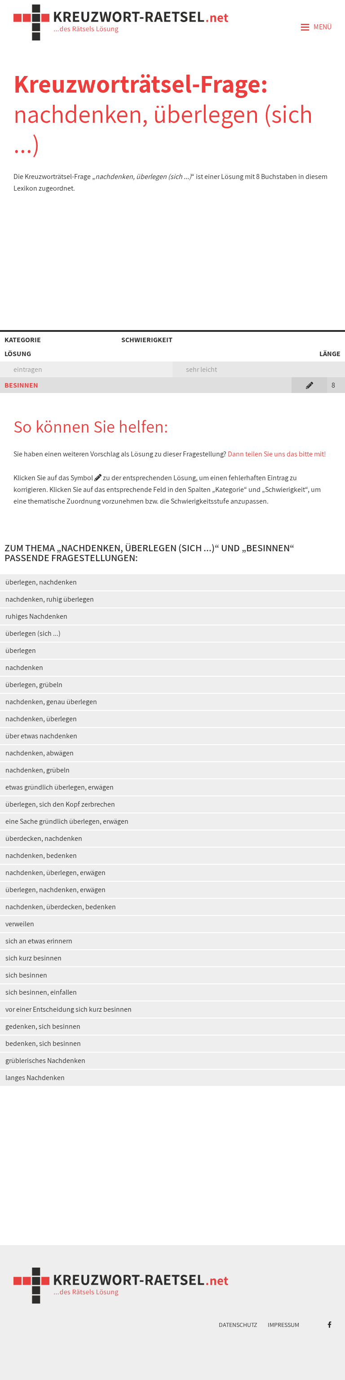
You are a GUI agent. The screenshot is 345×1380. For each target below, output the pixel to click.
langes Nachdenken (35, 1077)
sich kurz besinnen (33, 958)
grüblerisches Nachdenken (45, 1060)
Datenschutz (238, 1325)
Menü (316, 27)
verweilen (19, 924)
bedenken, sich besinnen (43, 1043)
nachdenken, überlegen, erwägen (55, 872)
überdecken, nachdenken (43, 838)
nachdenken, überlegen (41, 718)
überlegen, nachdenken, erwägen (55, 889)
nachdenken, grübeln (37, 770)
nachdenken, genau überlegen (51, 701)
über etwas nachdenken (41, 736)
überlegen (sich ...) (33, 633)
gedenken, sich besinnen (42, 1026)
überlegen (20, 650)
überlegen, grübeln (33, 684)
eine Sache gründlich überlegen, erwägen (66, 821)
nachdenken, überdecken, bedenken (60, 906)
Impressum (283, 1325)
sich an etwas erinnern (38, 941)
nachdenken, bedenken (41, 855)
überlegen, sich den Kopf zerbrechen (60, 804)
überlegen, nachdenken (41, 582)
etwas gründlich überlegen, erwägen (59, 787)
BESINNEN (21, 385)
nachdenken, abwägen (39, 753)
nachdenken (24, 667)
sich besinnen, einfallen (41, 992)
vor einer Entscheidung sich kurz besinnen (68, 1009)
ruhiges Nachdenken (36, 616)
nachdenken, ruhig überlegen (49, 599)
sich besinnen (26, 975)
